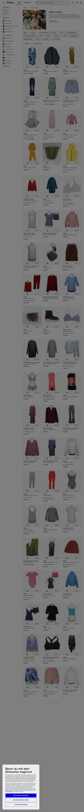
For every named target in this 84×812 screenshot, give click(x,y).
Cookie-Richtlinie (9, 791)
